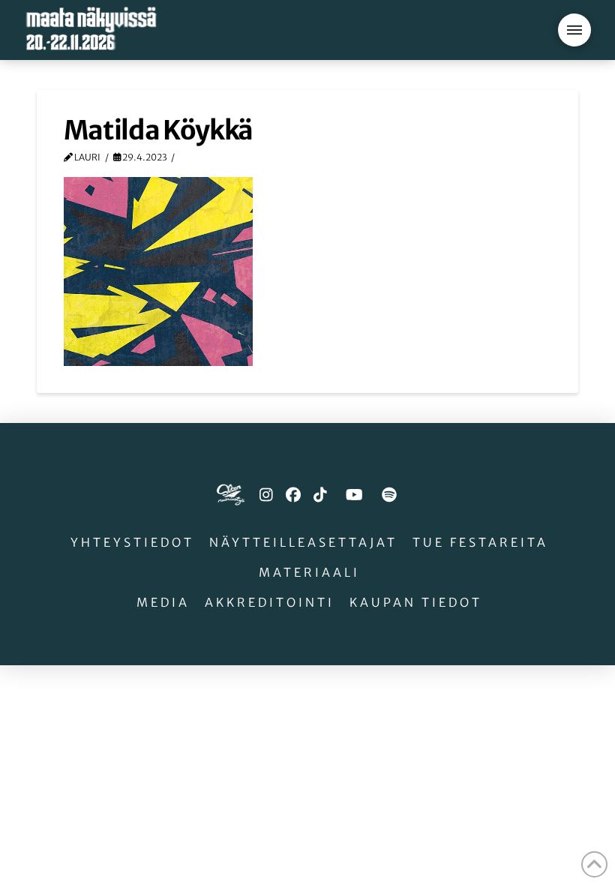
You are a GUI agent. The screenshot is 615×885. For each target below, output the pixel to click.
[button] (574, 30)
